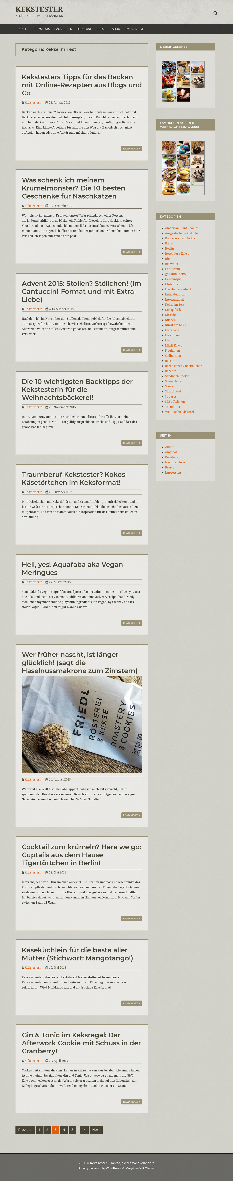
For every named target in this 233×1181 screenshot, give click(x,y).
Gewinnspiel (173, 279)
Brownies (171, 264)
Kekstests (42, 29)
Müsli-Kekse (173, 345)
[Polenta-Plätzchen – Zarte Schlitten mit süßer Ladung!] (169, 188)
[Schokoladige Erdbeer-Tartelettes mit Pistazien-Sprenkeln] (169, 81)
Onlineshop (173, 356)
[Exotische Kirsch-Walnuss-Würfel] (198, 161)
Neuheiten (172, 351)
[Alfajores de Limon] (183, 175)
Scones (170, 386)
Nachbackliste (175, 462)
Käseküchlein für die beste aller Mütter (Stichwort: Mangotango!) (77, 954)
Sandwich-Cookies (178, 376)
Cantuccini (172, 269)
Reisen (169, 361)
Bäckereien (63, 29)
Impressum (134, 29)
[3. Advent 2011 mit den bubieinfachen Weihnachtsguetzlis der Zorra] (169, 161)
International (174, 299)
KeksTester (39, 9)
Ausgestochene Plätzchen (182, 233)
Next (96, 1130)
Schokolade (173, 381)
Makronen (172, 335)
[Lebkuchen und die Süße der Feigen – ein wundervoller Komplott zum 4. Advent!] (198, 147)
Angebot (171, 452)
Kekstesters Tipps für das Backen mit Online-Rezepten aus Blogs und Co (82, 85)
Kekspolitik (173, 310)
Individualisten (175, 294)
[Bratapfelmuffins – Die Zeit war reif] (198, 188)
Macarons (172, 330)
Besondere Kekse (177, 254)
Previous (25, 1130)
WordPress (113, 1168)
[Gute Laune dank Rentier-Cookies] (169, 147)
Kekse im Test (174, 305)
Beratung (84, 29)
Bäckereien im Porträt (180, 238)
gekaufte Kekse (176, 274)
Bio (167, 259)
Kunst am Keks (175, 325)
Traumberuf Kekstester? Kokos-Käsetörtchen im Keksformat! (75, 478)
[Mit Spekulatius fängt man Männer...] (183, 67)
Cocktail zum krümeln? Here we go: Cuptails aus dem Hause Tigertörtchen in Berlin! (81, 855)
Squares (170, 396)
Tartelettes (172, 407)
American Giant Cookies (181, 228)
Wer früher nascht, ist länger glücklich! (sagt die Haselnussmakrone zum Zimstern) (80, 663)
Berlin (169, 248)
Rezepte (24, 29)
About (116, 29)
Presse (101, 29)
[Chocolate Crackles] (198, 81)
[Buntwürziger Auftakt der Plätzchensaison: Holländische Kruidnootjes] (183, 147)
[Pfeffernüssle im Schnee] (183, 188)
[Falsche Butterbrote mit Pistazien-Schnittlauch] (169, 175)
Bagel (169, 243)
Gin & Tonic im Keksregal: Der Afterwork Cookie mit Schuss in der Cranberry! (81, 1043)
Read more (131, 148)
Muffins (170, 340)
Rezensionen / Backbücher (183, 366)
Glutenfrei (172, 284)
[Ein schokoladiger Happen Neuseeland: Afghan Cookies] (169, 67)
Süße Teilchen (175, 402)
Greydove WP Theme (140, 1168)
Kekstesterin (33, 102)
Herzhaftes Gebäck (178, 289)
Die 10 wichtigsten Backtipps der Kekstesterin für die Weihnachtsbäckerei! (77, 390)
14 (84, 1130)
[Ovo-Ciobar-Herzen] (183, 95)
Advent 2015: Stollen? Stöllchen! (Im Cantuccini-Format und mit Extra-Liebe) (81, 291)
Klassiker (171, 315)
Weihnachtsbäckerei (179, 412)
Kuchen (170, 320)
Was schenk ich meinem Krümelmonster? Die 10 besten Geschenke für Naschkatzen (73, 188)
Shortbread (173, 391)
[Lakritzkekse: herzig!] (183, 81)
